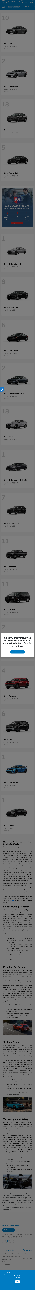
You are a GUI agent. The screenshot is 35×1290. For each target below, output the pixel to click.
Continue (17, 652)
